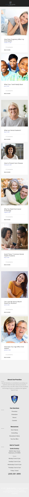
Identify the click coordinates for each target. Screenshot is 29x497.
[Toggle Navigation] (2, 3)
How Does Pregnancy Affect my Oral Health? (14, 40)
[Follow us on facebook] (12, 485)
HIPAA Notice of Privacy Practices (15, 490)
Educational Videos (14, 436)
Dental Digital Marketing (10, 492)
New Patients (14, 430)
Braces (14, 417)
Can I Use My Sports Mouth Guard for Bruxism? (13, 302)
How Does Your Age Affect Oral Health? (14, 347)
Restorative (15, 414)
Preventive (14, 411)
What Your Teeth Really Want (13, 84)
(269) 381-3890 (14, 474)
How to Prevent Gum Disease (13, 163)
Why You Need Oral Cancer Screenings (12, 210)
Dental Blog (14, 433)
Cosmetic (14, 420)
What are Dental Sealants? (12, 130)
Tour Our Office (14, 439)
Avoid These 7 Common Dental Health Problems (14, 255)
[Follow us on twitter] (16, 485)
